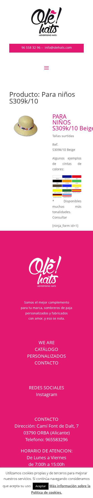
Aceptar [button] (40, 486)
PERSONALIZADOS (46, 356)
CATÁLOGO (46, 349)
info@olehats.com (58, 47)
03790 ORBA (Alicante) (46, 433)
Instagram (46, 394)
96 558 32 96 (30, 47)
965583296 (56, 439)
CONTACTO (46, 363)
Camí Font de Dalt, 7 (58, 426)
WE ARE (47, 342)
